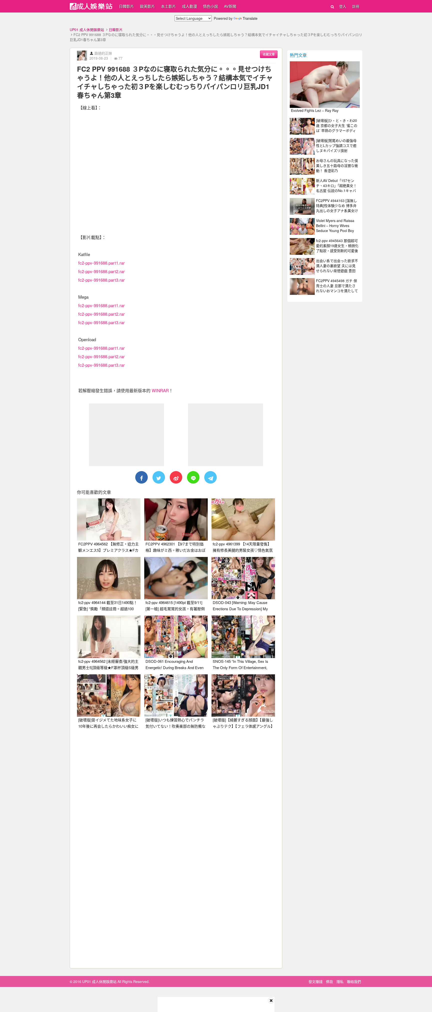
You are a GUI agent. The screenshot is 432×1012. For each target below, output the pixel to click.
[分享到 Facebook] (141, 477)
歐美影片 (147, 6)
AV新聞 (230, 6)
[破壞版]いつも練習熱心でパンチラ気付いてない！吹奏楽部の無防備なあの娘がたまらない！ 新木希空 (176, 726)
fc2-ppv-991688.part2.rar (101, 271)
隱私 (340, 981)
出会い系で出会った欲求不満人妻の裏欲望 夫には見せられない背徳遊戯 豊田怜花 (337, 268)
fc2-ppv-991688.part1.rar (101, 263)
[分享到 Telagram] (210, 477)
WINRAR (160, 390)
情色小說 (210, 6)
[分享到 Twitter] (158, 477)
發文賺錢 (315, 981)
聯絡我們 (354, 981)
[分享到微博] (176, 477)
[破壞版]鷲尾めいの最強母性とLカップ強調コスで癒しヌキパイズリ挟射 (336, 145)
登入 (342, 6)
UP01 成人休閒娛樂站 (87, 29)
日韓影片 (126, 6)
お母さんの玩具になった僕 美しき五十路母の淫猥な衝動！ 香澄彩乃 (337, 165)
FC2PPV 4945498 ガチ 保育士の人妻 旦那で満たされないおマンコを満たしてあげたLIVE (337, 288)
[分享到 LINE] (193, 477)
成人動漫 (189, 6)
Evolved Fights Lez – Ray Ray (314, 110)
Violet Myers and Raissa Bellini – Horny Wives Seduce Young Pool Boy (335, 225)
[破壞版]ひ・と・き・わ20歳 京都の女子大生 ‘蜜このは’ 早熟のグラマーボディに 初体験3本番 (336, 128)
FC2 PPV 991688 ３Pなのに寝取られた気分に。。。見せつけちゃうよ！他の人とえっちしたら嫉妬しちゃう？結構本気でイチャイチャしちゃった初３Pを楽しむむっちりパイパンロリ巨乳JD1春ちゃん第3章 (175, 82)
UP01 (91, 6)
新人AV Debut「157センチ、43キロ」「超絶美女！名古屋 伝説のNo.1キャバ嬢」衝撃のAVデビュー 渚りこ (336, 190)
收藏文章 (269, 54)
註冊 (355, 6)
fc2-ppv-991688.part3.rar (101, 280)
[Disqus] (176, 795)
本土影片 (168, 6)
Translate (250, 18)
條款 (329, 981)
